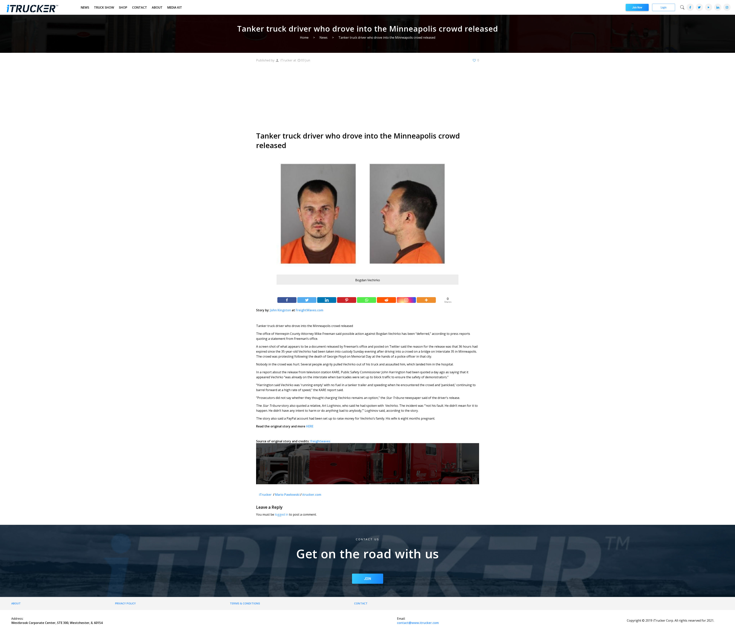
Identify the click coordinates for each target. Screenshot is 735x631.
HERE (309, 426)
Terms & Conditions (245, 603)
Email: (401, 618)
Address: (17, 618)
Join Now (637, 7)
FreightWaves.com (309, 310)
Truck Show (104, 7)
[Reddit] (386, 300)
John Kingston (280, 310)
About (157, 7)
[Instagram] (727, 7)
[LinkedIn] (717, 7)
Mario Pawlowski (287, 494)
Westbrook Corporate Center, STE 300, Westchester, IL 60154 (57, 623)
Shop (123, 7)
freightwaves (320, 441)
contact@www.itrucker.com (418, 623)
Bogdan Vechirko (367, 280)
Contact (139, 7)
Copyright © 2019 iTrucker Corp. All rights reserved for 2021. (670, 620)
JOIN (367, 578)
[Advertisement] (367, 96)
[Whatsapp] (366, 300)
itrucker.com (311, 494)
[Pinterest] (346, 300)
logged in (281, 514)
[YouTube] (708, 7)
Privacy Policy (125, 603)
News (85, 7)
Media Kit (174, 7)
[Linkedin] (326, 300)
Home (304, 37)
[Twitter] (699, 7)
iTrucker (265, 494)
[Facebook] (690, 7)
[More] (426, 300)
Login (663, 7)
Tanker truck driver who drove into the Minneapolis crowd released (386, 37)
